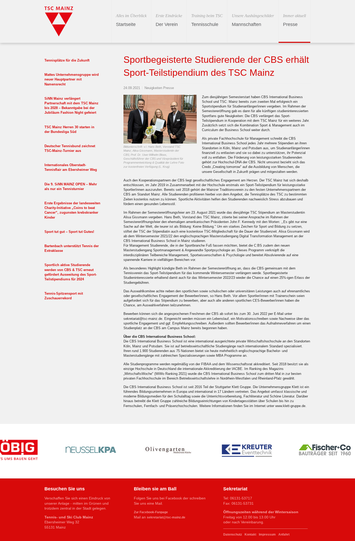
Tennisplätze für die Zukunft (66, 60)
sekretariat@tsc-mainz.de (166, 517)
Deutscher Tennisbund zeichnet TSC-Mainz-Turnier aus (69, 148)
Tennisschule (207, 20)
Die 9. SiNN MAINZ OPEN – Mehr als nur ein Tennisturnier (70, 186)
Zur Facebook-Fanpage (151, 512)
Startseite (131, 20)
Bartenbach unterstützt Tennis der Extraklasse (71, 248)
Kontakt (250, 534)
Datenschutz (232, 534)
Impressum (267, 534)
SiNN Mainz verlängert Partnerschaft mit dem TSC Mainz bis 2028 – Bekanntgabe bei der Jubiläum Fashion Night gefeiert (71, 106)
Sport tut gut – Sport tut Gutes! (69, 232)
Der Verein (169, 20)
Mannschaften (253, 20)
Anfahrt (284, 534)
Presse (294, 20)
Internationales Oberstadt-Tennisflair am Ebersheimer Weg (70, 167)
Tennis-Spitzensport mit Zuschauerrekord (63, 296)
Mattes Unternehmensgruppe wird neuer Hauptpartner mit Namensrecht (71, 79)
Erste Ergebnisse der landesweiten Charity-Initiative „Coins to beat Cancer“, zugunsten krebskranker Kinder (72, 210)
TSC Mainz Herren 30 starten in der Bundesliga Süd (69, 129)
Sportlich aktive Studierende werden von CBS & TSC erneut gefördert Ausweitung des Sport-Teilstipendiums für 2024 (70, 272)
